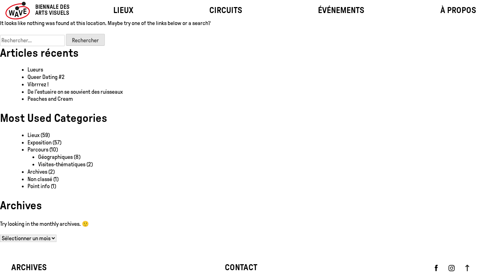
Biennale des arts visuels (52, 10)
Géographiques (55, 157)
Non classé (40, 179)
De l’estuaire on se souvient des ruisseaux (75, 92)
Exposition (40, 142)
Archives (37, 172)
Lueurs (35, 70)
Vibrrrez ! (38, 84)
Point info (39, 186)
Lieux (34, 135)
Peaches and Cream (51, 99)
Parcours (38, 150)
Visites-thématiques (61, 164)
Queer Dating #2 (46, 77)
